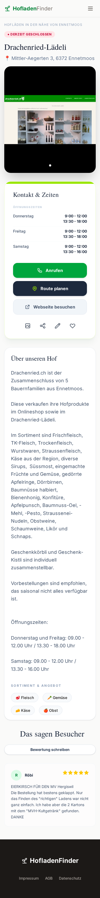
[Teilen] (42, 326)
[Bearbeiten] (57, 326)
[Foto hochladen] (28, 326)
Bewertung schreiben (50, 749)
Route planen (54, 288)
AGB (49, 878)
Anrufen (54, 270)
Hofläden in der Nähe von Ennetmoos (43, 25)
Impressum (29, 878)
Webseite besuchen (54, 307)
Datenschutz (70, 878)
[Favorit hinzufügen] (72, 326)
